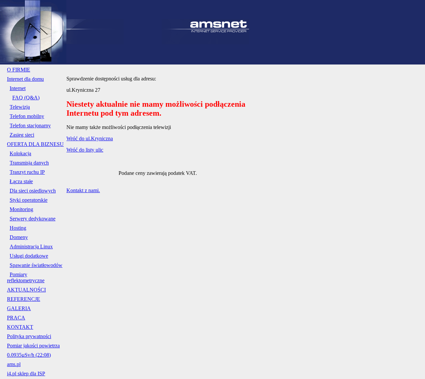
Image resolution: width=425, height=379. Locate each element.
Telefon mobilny (27, 116)
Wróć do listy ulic (84, 150)
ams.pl (14, 364)
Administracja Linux (31, 246)
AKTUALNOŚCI (26, 290)
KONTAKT (20, 327)
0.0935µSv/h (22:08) (29, 355)
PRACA (16, 317)
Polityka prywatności (29, 336)
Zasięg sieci (22, 135)
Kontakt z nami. (83, 190)
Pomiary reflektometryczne (25, 277)
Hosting (18, 228)
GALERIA (19, 308)
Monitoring (21, 209)
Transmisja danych (29, 163)
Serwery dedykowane (32, 218)
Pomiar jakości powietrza (33, 345)
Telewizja (20, 107)
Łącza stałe (21, 181)
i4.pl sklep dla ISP (26, 373)
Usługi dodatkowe (29, 256)
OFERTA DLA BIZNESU (35, 144)
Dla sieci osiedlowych (33, 190)
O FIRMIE (18, 69)
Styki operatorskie (28, 200)
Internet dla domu (25, 79)
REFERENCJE (23, 299)
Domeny (19, 237)
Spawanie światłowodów (36, 265)
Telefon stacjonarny (30, 125)
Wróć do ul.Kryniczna (89, 138)
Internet (18, 88)
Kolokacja (20, 153)
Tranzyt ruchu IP (27, 172)
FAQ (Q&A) (26, 97)
